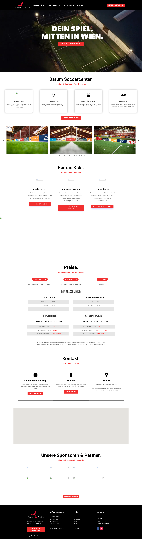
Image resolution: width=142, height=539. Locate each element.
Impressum (76, 528)
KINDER (56, 5)
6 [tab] (69, 155)
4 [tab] (64, 155)
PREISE (49, 5)
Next (138, 140)
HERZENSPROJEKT (68, 5)
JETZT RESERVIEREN (115, 5)
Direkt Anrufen (71, 392)
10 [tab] (79, 155)
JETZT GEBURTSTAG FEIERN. (71, 208)
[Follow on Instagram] (101, 528)
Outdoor (102, 279)
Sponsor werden (71, 496)
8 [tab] (74, 155)
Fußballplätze (77, 519)
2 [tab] (59, 155)
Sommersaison (40, 279)
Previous (3, 140)
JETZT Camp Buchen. (40, 204)
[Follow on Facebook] (98, 528)
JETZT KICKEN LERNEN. (102, 206)
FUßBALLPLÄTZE (39, 5)
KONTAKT (80, 5)
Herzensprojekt (77, 526)
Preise (75, 523)
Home (75, 517)
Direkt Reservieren (35, 394)
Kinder (75, 521)
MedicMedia (37, 536)
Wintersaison (71, 279)
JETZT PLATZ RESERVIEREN (71, 44)
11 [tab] (81, 155)
